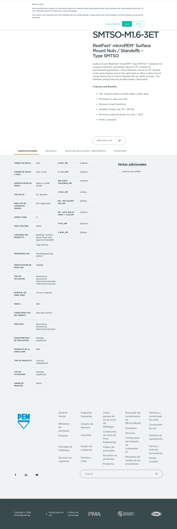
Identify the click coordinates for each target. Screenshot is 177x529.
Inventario (120, 151)
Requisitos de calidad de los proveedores (132, 460)
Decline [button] (139, 24)
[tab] (27, 152)
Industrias (86, 435)
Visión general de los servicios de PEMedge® (109, 419)
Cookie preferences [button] (113, 24)
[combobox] (118, 474)
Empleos (63, 435)
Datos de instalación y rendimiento (85, 151)
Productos (108, 464)
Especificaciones (27, 151)
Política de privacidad (73, 513)
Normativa (130, 428)
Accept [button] (127, 24)
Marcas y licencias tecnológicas (156, 450)
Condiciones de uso (56, 513)
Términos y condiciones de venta (155, 416)
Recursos (51, 151)
